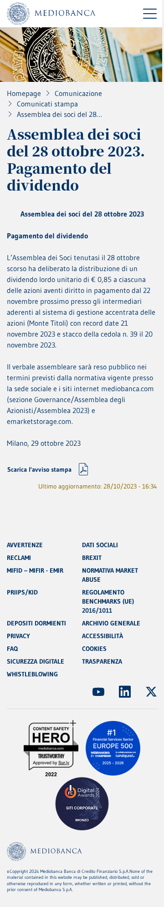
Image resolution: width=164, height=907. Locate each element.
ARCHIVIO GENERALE (111, 623)
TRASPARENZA (102, 661)
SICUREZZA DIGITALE (35, 661)
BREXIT (92, 558)
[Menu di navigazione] (150, 13)
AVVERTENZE (25, 545)
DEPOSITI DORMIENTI (36, 623)
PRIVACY (18, 636)
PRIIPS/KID (22, 592)
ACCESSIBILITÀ (102, 636)
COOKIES (94, 649)
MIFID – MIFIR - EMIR (35, 570)
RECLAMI (19, 558)
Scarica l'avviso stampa (39, 469)
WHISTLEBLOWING (32, 674)
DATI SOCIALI (100, 545)
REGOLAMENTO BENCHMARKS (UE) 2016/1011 (108, 601)
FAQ (12, 649)
